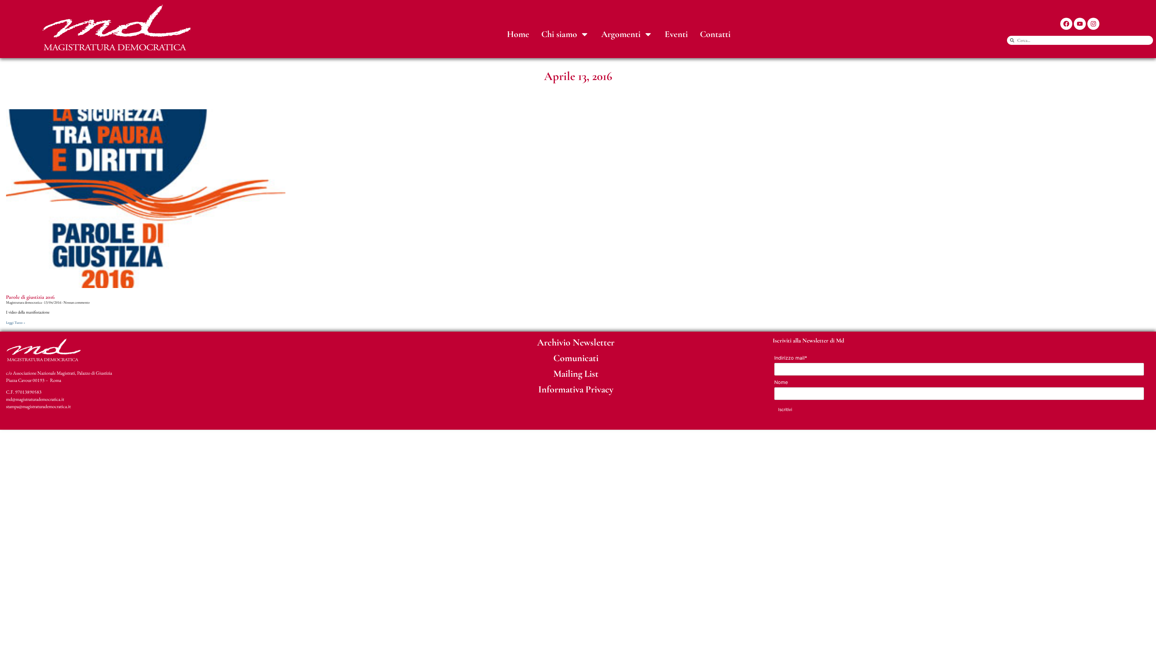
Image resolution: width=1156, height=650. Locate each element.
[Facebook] (1066, 24)
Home (518, 34)
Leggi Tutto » (15, 322)
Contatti (715, 34)
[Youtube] (1080, 24)
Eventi (676, 34)
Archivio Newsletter (575, 342)
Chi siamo (559, 34)
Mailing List (575, 373)
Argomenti (621, 34)
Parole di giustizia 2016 (30, 297)
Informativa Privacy (576, 389)
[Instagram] (1093, 24)
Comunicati (575, 358)
